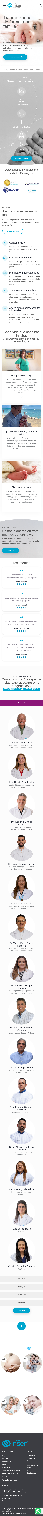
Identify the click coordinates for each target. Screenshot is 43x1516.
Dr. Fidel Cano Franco (21, 742)
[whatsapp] (19, 1491)
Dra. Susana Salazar (21, 903)
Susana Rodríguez (21, 1229)
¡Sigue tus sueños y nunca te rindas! (21, 432)
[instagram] (19, 768)
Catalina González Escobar (21, 1266)
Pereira (4, 1464)
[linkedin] (21, 728)
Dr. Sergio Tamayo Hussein (21, 864)
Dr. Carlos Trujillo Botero (21, 1067)
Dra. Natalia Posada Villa (21, 782)
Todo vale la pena (21, 487)
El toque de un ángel (22, 375)
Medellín (5, 1459)
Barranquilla (6, 1462)
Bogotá (4, 1456)
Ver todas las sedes (9, 1480)
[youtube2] (26, 807)
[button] (4, 5)
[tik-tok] (24, 1491)
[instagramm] (16, 728)
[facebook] (26, 728)
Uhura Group (20, 1513)
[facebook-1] (4, 1491)
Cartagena (6, 1467)
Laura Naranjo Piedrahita (21, 1189)
